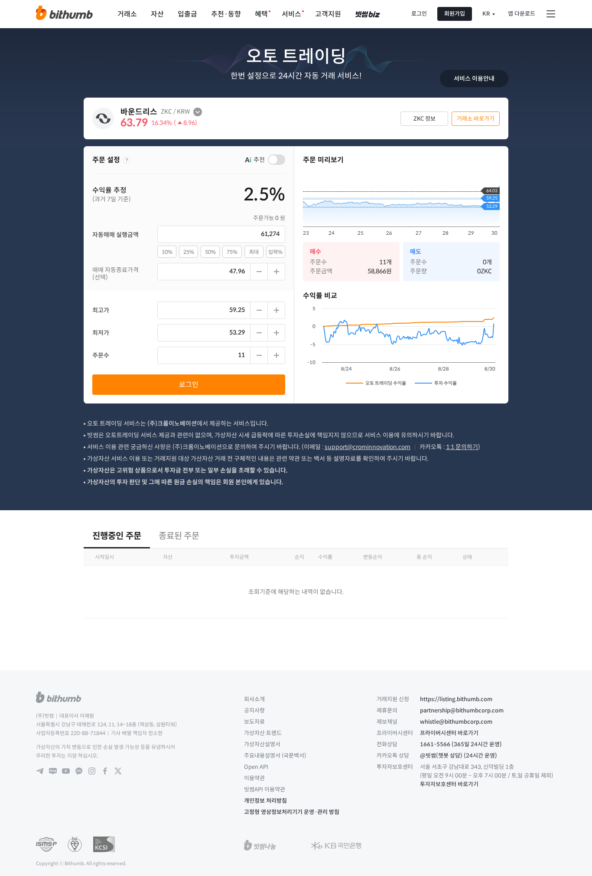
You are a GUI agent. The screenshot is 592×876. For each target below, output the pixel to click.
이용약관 (254, 778)
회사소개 (254, 699)
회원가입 (454, 13)
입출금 (187, 14)
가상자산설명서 (262, 744)
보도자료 (254, 721)
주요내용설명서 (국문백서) (275, 755)
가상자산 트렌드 (263, 733)
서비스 (291, 14)
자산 (157, 14)
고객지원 (328, 14)
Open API (256, 767)
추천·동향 (226, 14)
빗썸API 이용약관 (264, 789)
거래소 (127, 14)
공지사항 (254, 710)
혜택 (261, 14)
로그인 (419, 13)
